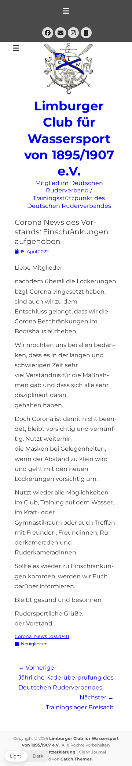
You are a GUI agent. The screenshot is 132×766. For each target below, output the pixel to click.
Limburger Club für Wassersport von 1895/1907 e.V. (69, 138)
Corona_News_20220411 (42, 636)
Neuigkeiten (34, 643)
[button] (27, 756)
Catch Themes (76, 759)
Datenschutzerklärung (51, 752)
